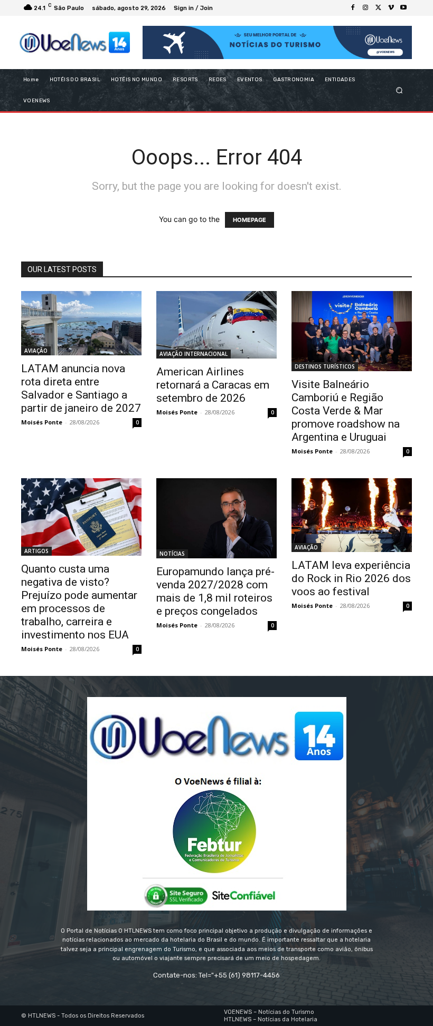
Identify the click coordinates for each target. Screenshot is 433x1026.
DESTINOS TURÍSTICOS (325, 366)
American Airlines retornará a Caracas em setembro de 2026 (212, 384)
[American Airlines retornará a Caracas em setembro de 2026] (216, 325)
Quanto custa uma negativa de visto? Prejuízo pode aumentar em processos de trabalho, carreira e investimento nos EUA (79, 602)
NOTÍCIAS (172, 553)
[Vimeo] (390, 8)
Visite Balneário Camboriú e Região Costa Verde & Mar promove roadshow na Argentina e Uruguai (345, 410)
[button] (399, 90)
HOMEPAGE (249, 220)
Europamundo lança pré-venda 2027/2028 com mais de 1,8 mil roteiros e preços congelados (215, 591)
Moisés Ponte (41, 422)
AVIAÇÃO (36, 350)
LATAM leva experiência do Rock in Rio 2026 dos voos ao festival (351, 578)
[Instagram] (365, 8)
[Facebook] (352, 8)
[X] (378, 8)
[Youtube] (403, 8)
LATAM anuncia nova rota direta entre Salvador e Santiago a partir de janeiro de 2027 (81, 388)
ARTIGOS (36, 551)
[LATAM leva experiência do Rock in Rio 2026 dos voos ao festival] (351, 515)
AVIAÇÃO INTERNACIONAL (193, 353)
